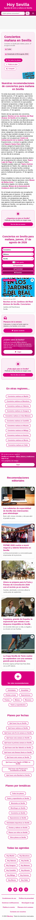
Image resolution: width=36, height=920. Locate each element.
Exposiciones (25, 695)
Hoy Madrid (10, 856)
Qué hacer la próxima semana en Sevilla (18, 742)
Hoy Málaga (11, 875)
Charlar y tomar (11, 695)
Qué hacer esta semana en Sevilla (18, 738)
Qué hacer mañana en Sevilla (18, 728)
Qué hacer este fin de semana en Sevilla (18, 733)
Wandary (10, 916)
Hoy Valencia (11, 860)
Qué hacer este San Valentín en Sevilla (18, 747)
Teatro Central (26, 164)
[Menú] (33, 13)
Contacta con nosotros (18, 911)
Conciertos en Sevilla (18, 813)
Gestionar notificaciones (10, 903)
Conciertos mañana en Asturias (18, 435)
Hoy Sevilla (25, 860)
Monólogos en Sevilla (18, 808)
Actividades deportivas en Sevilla (18, 823)
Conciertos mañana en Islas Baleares (18, 416)
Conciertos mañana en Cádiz (18, 445)
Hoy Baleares (25, 865)
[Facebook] (21, 889)
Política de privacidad (26, 898)
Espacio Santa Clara (13, 144)
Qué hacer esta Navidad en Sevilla (18, 775)
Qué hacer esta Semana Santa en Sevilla (18, 752)
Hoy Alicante (25, 870)
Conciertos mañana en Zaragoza (18, 411)
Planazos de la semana (25, 907)
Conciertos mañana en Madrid (18, 396)
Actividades (12, 690)
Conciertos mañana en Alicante (18, 425)
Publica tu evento (9, 907)
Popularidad (19, 265)
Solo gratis (20, 262)
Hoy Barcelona (25, 856)
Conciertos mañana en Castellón (18, 421)
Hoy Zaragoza (11, 865)
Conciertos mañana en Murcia (18, 440)
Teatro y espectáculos (18, 705)
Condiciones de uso (9, 898)
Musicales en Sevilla (18, 803)
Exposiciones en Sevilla (18, 818)
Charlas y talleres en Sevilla (18, 827)
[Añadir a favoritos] (32, 280)
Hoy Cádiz (24, 880)
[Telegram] (15, 889)
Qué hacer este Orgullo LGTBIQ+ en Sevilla (18, 763)
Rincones (28, 700)
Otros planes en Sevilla (18, 837)
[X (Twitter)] (26, 889)
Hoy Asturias (24, 875)
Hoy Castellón (11, 870)
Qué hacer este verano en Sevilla (18, 757)
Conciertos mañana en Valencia (18, 406)
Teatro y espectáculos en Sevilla (18, 798)
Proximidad (18, 269)
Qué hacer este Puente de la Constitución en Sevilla (18, 769)
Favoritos (19, 272)
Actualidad (24, 690)
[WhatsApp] (10, 889)
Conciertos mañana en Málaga (18, 430)
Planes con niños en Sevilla (18, 832)
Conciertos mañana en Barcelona (18, 401)
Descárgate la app (28, 903)
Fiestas (7, 700)
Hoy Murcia (12, 880)
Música (17, 700)
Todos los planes (18, 793)
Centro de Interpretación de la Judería (14, 139)
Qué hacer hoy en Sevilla (18, 723)
